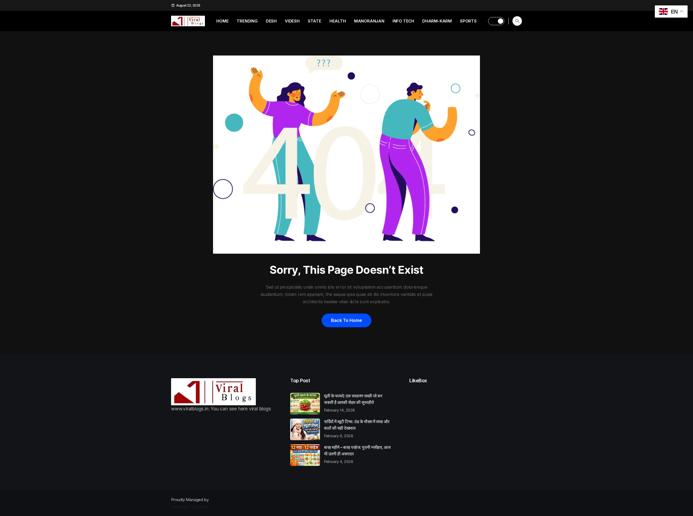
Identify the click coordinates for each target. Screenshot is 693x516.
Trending (247, 21)
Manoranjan (369, 21)
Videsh (292, 21)
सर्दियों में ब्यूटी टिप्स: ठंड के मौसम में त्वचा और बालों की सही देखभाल (356, 428)
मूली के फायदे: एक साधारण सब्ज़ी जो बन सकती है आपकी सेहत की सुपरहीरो (353, 402)
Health (337, 21)
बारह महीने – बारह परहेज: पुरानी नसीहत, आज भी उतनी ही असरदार (357, 454)
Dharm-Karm (437, 21)
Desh (271, 21)
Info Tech (403, 21)
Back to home (346, 320)
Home (222, 21)
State (314, 21)
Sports (468, 21)
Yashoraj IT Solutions (189, 507)
